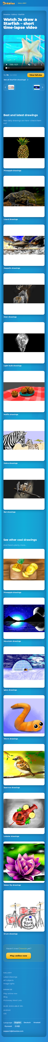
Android (6, 1010)
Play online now (18, 955)
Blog (5, 997)
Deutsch (27, 1022)
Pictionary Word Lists (12, 1000)
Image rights (8, 984)
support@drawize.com (13, 1031)
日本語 (17, 1026)
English (17, 1022)
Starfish (21, 14)
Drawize (6, 14)
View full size (36, 75)
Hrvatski (37, 1022)
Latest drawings (10, 977)
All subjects (8, 980)
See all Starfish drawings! (15, 80)
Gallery (14, 14)
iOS (4, 1014)
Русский (8, 1026)
